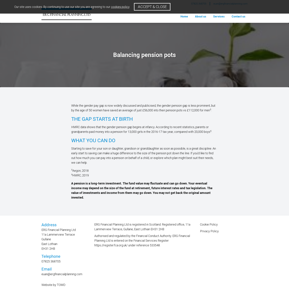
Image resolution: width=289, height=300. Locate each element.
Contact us (238, 16)
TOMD (61, 285)
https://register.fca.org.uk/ (111, 245)
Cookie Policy (209, 224)
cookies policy (120, 7)
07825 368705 (51, 261)
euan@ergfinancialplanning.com (61, 274)
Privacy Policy (209, 231)
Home (184, 16)
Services (219, 16)
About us (200, 16)
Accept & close (152, 7)
